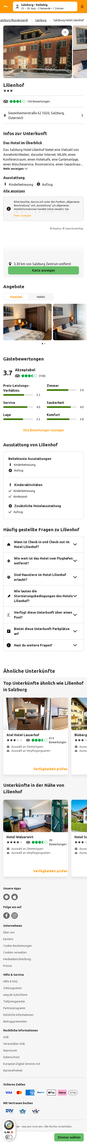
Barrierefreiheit (12, 1070)
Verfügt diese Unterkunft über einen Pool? (43, 615)
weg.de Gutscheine (15, 994)
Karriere (8, 939)
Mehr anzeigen (22, 215)
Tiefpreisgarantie (14, 1001)
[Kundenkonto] (82, 6)
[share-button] (65, 32)
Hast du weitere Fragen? (33, 645)
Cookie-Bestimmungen (17, 945)
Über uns (9, 932)
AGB (6, 1037)
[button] (37, 52)
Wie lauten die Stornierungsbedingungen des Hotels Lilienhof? (43, 596)
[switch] (9, 1137)
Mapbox (57, 228)
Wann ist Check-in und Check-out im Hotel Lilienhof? (42, 544)
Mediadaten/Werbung (17, 959)
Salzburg (41, 20)
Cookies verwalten (15, 952)
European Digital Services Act (21, 1063)
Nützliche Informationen (18, 1014)
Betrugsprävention (15, 1021)
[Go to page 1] (42, 343)
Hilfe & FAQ (10, 981)
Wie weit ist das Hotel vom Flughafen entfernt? (43, 561)
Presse (7, 965)
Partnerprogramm (14, 1008)
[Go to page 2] (44, 343)
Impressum (10, 1050)
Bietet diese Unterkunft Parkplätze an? (42, 631)
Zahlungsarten (12, 988)
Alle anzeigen (14, 191)
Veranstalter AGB (14, 1043)
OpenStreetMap (74, 228)
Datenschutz (11, 1057)
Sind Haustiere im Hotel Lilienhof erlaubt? (40, 577)
